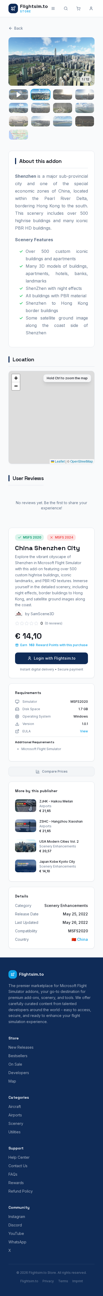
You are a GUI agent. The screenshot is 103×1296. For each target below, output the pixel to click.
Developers (18, 1072)
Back (18, 28)
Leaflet (59, 461)
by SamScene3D (39, 614)
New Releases (21, 1047)
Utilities (14, 1132)
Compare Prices (55, 771)
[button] (16, 378)
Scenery (15, 1123)
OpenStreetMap (81, 461)
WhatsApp (17, 1242)
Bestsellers (17, 1055)
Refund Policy (20, 1191)
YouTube (16, 1233)
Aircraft (14, 1106)
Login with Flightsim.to (55, 658)
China (80, 939)
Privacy (48, 1281)
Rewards (16, 1182)
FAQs (12, 1174)
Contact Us (17, 1165)
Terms (63, 1281)
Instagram (16, 1216)
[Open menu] (53, 8)
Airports (15, 1115)
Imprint (77, 1281)
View (84, 731)
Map (12, 1081)
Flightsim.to (29, 1281)
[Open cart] (78, 8)
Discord (15, 1225)
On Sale (15, 1064)
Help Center (19, 1157)
